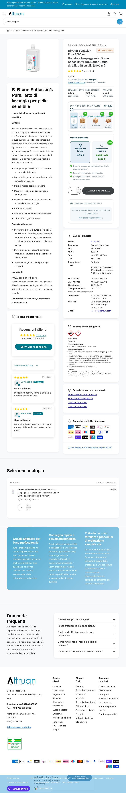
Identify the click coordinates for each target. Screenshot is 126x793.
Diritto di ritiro (82, 706)
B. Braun (95, 241)
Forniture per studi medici (108, 708)
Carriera (79, 686)
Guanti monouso (107, 686)
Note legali (58, 722)
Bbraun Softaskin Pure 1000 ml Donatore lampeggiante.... (41, 30)
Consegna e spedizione (58, 704)
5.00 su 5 (40, 335)
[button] (4, 14)
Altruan (16, 778)
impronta (80, 698)
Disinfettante (105, 690)
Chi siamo (57, 714)
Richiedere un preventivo (89, 218)
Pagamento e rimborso (59, 696)
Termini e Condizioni (85, 702)
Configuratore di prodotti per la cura (92, 4)
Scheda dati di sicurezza (80, 398)
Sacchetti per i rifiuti (108, 698)
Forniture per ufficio (108, 714)
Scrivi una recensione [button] (34, 346)
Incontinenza (105, 702)
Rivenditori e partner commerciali (85, 692)
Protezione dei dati (62, 718)
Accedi (116, 4)
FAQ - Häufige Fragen (59, 727)
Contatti (68, 4)
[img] (21, 377)
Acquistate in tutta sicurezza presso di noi (91, 447)
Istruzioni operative (77, 402)
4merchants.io (22, 782)
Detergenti (104, 694)
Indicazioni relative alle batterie (84, 720)
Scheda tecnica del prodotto (82, 394)
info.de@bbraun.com (101, 311)
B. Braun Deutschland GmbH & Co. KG (87, 45)
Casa (12, 30)
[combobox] (63, 21)
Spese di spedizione (76, 82)
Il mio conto (58, 690)
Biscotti (79, 714)
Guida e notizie (60, 710)
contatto (57, 686)
